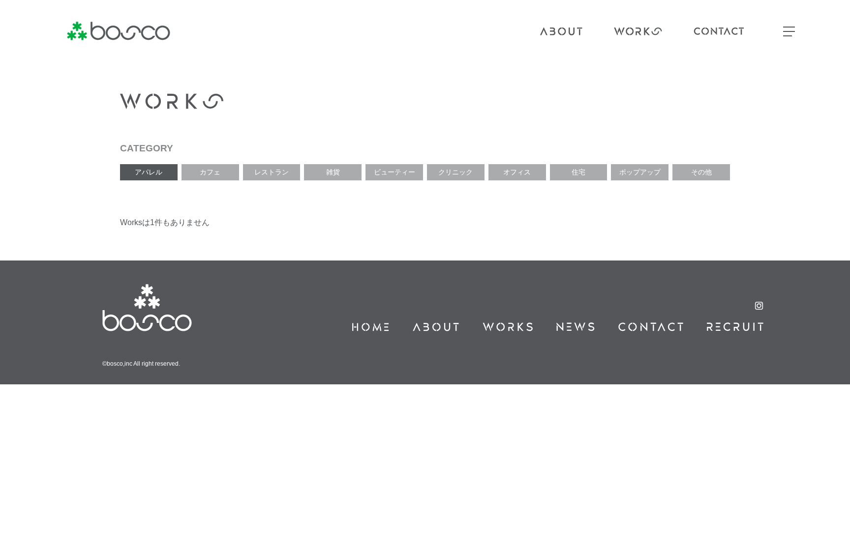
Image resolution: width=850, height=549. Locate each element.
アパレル (148, 172)
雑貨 (333, 172)
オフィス (517, 172)
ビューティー (394, 172)
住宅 (578, 172)
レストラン (271, 172)
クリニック (455, 172)
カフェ (210, 172)
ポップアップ (640, 172)
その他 (701, 172)
